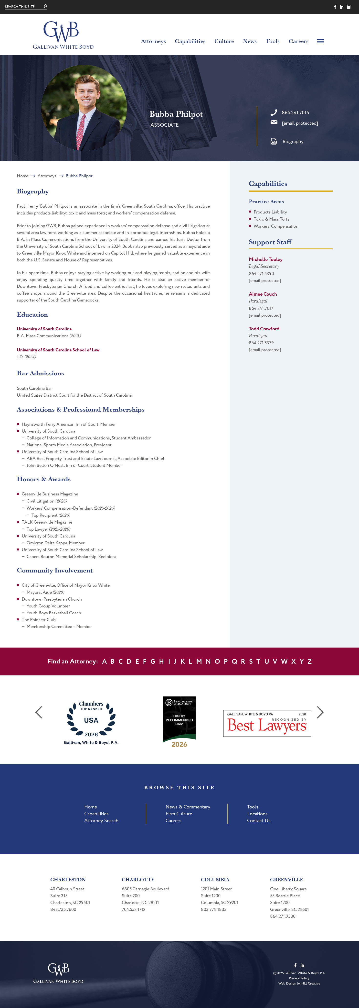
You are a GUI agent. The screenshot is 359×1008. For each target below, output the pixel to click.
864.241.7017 (261, 308)
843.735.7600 (63, 910)
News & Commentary (188, 807)
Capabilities (190, 41)
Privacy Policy (299, 978)
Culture (224, 41)
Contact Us (259, 820)
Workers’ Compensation (276, 226)
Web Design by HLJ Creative (299, 983)
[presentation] (38, 712)
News (250, 41)
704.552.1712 (133, 910)
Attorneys (153, 41)
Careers (298, 41)
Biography (293, 141)
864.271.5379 (261, 343)
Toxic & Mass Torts (271, 219)
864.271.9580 (283, 916)
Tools (273, 41)
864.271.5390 (261, 274)
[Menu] (320, 40)
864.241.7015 (295, 112)
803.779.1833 (214, 910)
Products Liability (270, 212)
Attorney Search (101, 820)
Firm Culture (179, 813)
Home (22, 176)
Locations (257, 813)
